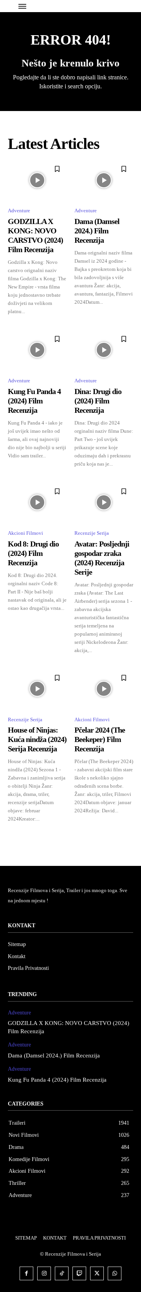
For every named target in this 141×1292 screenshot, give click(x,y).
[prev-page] (13, 836)
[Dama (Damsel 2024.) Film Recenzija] (103, 180)
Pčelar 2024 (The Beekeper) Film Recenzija (99, 739)
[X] (97, 1273)
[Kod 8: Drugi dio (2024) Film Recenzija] (37, 502)
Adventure (19, 210)
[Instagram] (44, 1273)
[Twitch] (79, 1273)
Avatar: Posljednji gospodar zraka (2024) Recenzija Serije (101, 557)
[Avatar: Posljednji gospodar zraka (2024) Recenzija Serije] (103, 502)
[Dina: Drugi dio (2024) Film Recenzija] (103, 350)
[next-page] (128, 836)
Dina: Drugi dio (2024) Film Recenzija (97, 400)
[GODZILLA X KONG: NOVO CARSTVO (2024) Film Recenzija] (37, 180)
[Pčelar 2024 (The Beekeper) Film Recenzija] (103, 689)
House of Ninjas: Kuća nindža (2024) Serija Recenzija (37, 739)
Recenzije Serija (91, 533)
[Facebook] (26, 1273)
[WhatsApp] (114, 1273)
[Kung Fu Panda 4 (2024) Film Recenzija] (37, 350)
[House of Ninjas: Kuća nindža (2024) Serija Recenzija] (37, 689)
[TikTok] (62, 1273)
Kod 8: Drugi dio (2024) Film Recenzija (33, 553)
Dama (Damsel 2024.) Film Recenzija (96, 230)
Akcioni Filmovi (25, 533)
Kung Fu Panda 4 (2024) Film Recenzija (34, 400)
